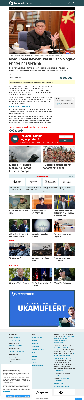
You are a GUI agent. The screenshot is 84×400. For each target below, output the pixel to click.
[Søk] (69, 3)
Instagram (34, 356)
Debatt (56, 3)
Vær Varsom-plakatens (61, 347)
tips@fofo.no (57, 103)
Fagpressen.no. (6, 391)
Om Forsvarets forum (37, 337)
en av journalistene (59, 105)
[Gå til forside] (20, 3)
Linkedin (34, 359)
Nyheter (51, 3)
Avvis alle (27, 396)
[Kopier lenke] (71, 78)
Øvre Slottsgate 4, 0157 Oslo (16, 351)
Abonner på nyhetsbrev (38, 365)
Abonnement (35, 343)
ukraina (31, 127)
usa (35, 127)
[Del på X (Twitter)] (63, 77)
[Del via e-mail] (68, 77)
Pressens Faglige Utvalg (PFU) (63, 358)
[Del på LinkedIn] (66, 77)
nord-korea (44, 127)
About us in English (59, 383)
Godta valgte (18, 396)
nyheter (12, 127)
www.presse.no (58, 370)
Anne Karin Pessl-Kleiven (15, 345)
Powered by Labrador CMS (42, 398)
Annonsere (34, 340)
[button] (70, 176)
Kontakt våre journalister (15, 340)
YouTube (34, 362)
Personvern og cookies (38, 349)
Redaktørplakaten (59, 342)
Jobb (65, 3)
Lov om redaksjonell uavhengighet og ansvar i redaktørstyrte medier (64, 338)
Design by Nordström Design (61, 386)
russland (18, 127)
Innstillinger (78, 398)
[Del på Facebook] (61, 77)
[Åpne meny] (73, 3)
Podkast (61, 3)
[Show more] (73, 99)
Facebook (34, 352)
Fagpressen (57, 375)
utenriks (24, 127)
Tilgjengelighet (35, 346)
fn (38, 127)
